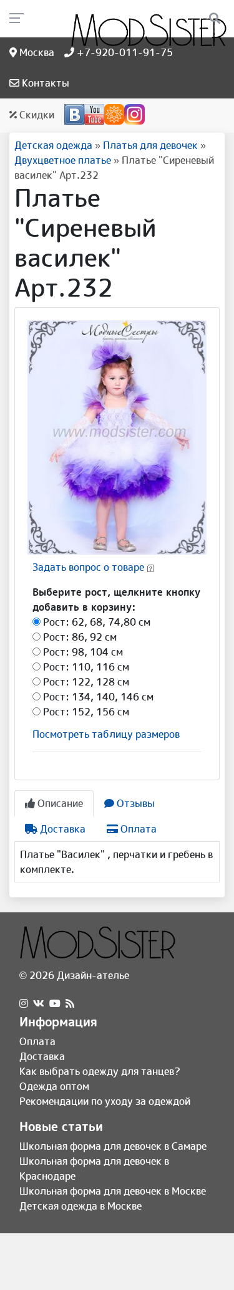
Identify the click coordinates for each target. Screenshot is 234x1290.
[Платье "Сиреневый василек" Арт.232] (117, 437)
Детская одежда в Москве (80, 1206)
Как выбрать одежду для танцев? (99, 1071)
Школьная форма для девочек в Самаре (113, 1146)
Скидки (35, 115)
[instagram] (23, 1003)
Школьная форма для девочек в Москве (112, 1191)
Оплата (37, 1041)
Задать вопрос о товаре (88, 567)
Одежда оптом (54, 1086)
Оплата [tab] (137, 829)
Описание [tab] (59, 803)
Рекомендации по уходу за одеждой (104, 1101)
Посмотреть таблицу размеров (106, 734)
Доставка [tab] (61, 829)
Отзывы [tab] (134, 803)
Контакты (44, 83)
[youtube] (55, 1003)
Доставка (42, 1056)
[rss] (70, 1003)
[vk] (38, 1003)
